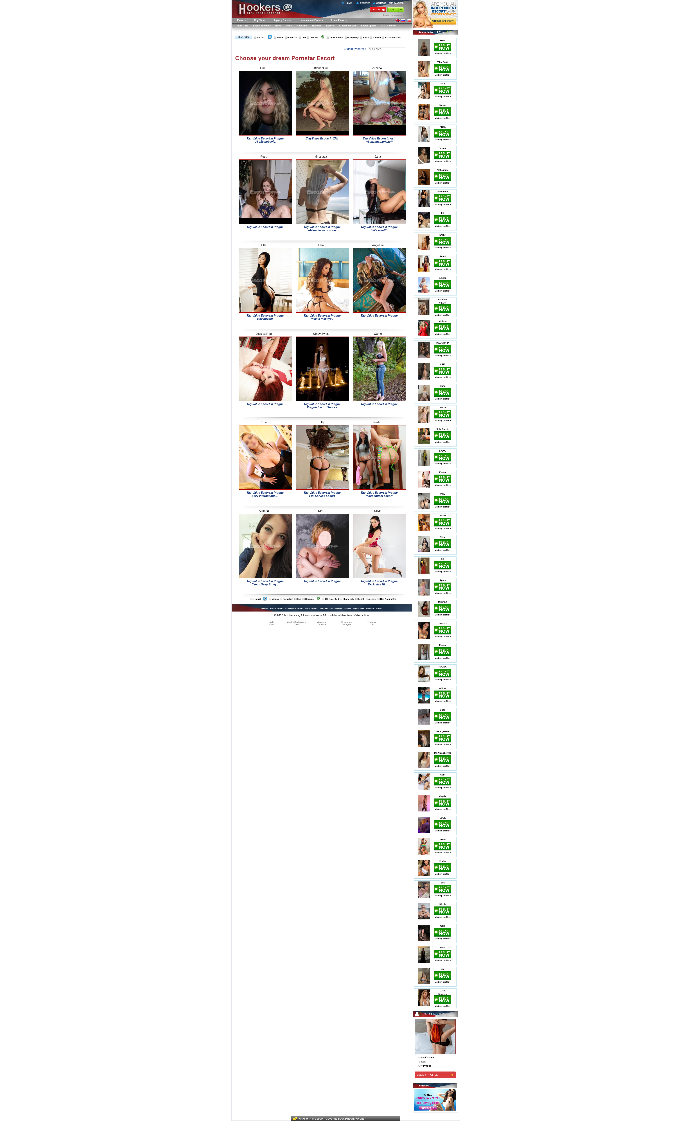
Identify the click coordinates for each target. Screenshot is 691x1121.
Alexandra (442, 191)
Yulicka (442, 688)
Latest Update (368, 25)
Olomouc (321, 622)
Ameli (443, 256)
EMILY (442, 235)
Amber (442, 278)
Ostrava (322, 624)
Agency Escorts (277, 608)
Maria (443, 386)
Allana (442, 515)
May (443, 83)
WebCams (302, 25)
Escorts (330, 25)
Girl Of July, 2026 (435, 1014)
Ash (271, 622)
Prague (347, 624)
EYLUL (442, 451)
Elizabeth (442, 299)
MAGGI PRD (442, 343)
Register (364, 3)
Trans (289, 25)
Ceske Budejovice (296, 622)
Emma (442, 472)
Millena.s (442, 602)
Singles (347, 608)
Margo (442, 105)
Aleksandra (443, 170)
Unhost (372, 622)
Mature (356, 608)
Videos (279, 37)
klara (442, 40)
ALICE (442, 407)
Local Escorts (339, 20)
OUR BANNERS (396, 3)
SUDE (443, 818)
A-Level (377, 37)
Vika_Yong (442, 62)
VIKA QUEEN (442, 731)
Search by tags (326, 608)
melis (442, 926)
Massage (338, 608)
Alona (443, 127)
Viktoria (443, 623)
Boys (278, 25)
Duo (304, 37)
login (391, 10)
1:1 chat (261, 37)
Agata (443, 580)
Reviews (316, 25)
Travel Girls (241, 25)
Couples (314, 37)
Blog (362, 608)
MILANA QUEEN (442, 753)
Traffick (379, 608)
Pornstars (292, 37)
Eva (443, 882)
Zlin (372, 624)
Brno (271, 624)
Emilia (442, 861)
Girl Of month (388, 25)
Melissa (443, 321)
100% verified (336, 37)
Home (349, 3)
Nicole (442, 904)
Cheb (296, 624)
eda (442, 969)
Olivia (443, 537)
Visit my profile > (443, 53)
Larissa (442, 839)
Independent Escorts (311, 20)
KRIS (442, 364)
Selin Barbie (442, 429)
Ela (442, 559)
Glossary (370, 608)
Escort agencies (262, 25)
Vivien (442, 148)
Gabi (442, 774)
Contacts (375, 10)
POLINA (443, 667)
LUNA (443, 990)
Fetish (366, 37)
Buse (442, 710)
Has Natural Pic (393, 37)
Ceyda (442, 796)
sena (442, 947)
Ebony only (353, 37)
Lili (442, 213)
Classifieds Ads (347, 25)
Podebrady (347, 622)
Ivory (442, 494)
